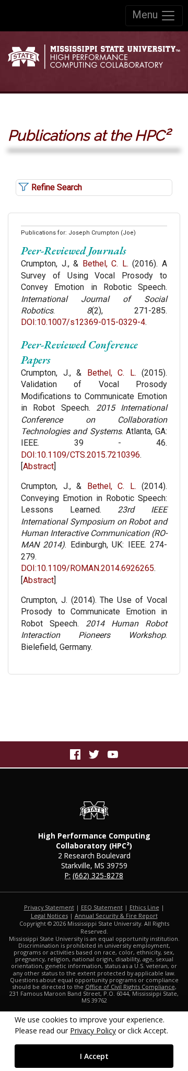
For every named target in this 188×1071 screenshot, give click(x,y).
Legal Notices (49, 915)
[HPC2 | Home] (94, 61)
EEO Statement (102, 907)
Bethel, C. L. (105, 264)
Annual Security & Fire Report (116, 915)
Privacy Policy (93, 1030)
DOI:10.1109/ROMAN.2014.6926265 (87, 568)
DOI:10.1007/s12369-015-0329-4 (83, 322)
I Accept (94, 1056)
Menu (146, 14)
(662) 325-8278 (98, 875)
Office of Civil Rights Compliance (130, 987)
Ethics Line (144, 907)
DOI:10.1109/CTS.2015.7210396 (80, 455)
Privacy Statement (49, 907)
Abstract (38, 466)
